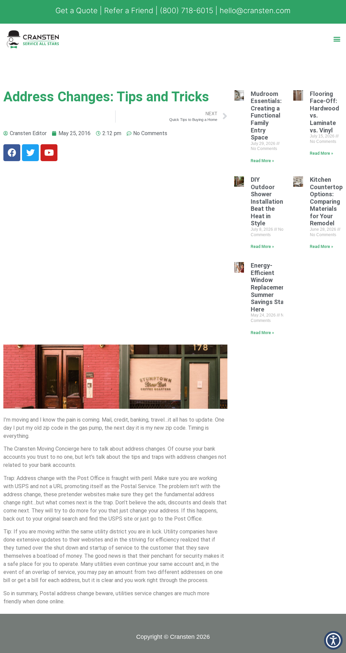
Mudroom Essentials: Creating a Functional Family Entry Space (266, 115)
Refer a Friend (128, 10)
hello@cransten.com (255, 10)
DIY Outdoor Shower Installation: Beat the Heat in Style (268, 201)
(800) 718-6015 (186, 10)
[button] (337, 38)
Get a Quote (76, 10)
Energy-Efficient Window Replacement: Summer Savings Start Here (270, 287)
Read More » (262, 160)
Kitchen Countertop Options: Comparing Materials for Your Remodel (326, 201)
